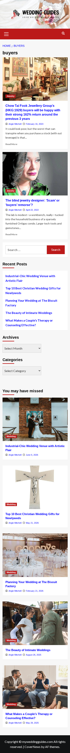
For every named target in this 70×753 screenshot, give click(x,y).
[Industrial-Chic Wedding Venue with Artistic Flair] (35, 419)
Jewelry (10, 96)
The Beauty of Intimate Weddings (28, 313)
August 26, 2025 (33, 655)
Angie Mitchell (15, 124)
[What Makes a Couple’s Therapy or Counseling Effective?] (35, 687)
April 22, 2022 (32, 210)
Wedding (11, 436)
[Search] (63, 33)
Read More (11, 144)
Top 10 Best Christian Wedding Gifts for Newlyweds (33, 290)
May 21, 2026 (32, 523)
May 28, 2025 (32, 723)
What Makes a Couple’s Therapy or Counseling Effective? (29, 323)
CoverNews (32, 747)
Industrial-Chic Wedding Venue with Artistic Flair (30, 278)
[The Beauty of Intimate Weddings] (35, 623)
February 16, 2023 (34, 124)
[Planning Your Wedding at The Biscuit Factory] (35, 555)
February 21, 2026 (34, 591)
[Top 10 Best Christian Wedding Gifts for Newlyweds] (35, 487)
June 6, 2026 (32, 455)
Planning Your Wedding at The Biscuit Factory (31, 303)
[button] (6, 33)
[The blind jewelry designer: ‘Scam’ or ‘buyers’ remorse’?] (35, 173)
